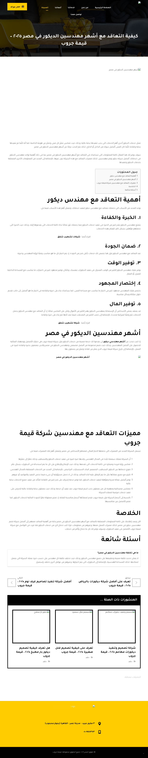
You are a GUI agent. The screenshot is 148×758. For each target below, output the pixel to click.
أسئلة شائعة (130, 190)
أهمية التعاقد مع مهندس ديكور (123, 176)
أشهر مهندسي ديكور (114, 342)
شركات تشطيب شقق (69, 237)
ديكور (130, 661)
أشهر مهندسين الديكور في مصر (122, 180)
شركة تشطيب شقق (69, 323)
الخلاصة (132, 187)
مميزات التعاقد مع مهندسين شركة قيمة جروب (116, 183)
